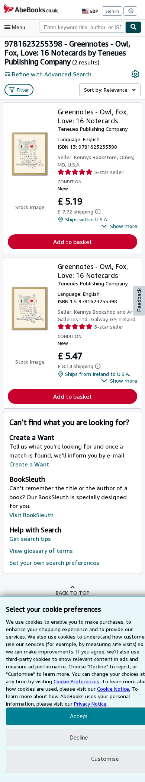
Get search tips (30, 538)
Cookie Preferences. (77, 681)
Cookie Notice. (113, 689)
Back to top (73, 592)
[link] (135, 74)
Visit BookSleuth (31, 515)
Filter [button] (23, 89)
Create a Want (29, 464)
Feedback (139, 300)
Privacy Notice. (90, 703)
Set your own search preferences (54, 562)
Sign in (112, 11)
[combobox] (82, 27)
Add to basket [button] (72, 242)
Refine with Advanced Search (51, 74)
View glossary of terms (41, 550)
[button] (119, 226)
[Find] (133, 27)
